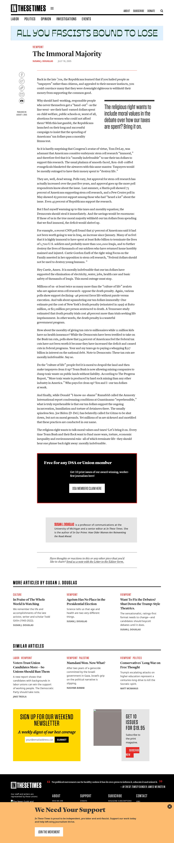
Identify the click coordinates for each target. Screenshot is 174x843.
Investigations (66, 18)
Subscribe (138, 11)
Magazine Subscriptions (120, 801)
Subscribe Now (132, 752)
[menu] (52, 8)
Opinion (46, 18)
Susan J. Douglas (43, 61)
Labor (15, 18)
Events (86, 18)
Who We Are (57, 801)
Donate (151, 11)
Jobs (138, 801)
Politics (29, 18)
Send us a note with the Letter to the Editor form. (95, 561)
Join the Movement (49, 831)
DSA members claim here (87, 488)
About (127, 11)
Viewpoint (38, 47)
